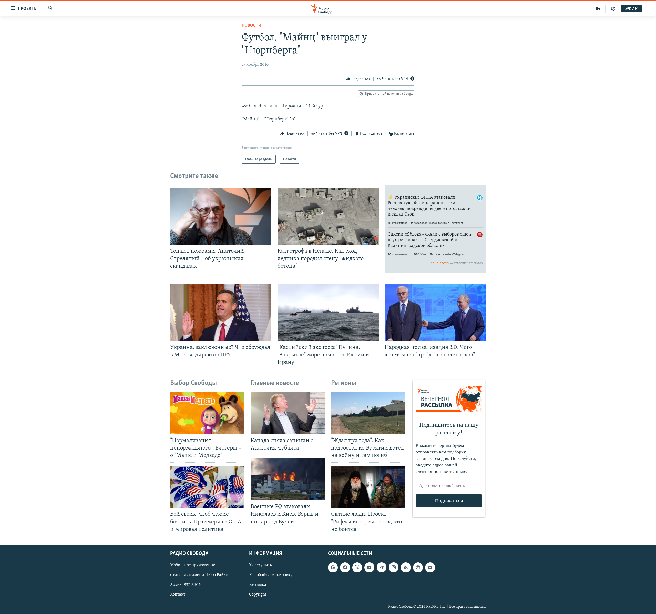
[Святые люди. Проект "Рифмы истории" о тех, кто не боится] (368, 487)
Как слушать (260, 565)
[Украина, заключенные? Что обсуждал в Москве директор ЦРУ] (220, 312)
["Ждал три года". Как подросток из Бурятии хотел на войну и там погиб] (368, 413)
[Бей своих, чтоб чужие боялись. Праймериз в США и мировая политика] (207, 487)
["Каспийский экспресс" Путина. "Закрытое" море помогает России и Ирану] (328, 312)
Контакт (177, 594)
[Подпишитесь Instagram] (393, 567)
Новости (251, 25)
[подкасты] (613, 9)
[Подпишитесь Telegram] (381, 567)
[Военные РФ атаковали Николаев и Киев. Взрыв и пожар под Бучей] (288, 479)
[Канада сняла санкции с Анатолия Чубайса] (288, 413)
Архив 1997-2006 (185, 585)
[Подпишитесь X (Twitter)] (357, 567)
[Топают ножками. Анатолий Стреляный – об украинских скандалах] (220, 216)
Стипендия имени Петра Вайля (199, 575)
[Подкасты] (418, 567)
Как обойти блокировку (270, 575)
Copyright (257, 594)
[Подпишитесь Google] (333, 567)
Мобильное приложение (192, 565)
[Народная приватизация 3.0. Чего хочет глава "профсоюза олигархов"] (435, 312)
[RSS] (406, 567)
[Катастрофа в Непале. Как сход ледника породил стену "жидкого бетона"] (328, 216)
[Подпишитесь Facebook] (345, 567)
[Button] (358, 79)
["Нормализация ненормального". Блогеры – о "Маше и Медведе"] (207, 413)
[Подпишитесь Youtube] (369, 567)
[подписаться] (430, 567)
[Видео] (598, 9)
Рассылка (257, 585)
